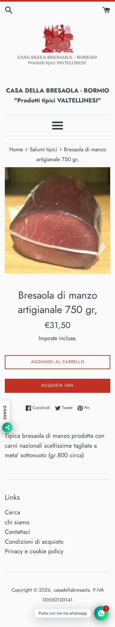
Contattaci (17, 531)
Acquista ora (57, 385)
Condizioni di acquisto (34, 541)
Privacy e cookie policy (34, 551)
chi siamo (17, 522)
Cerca (12, 512)
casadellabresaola (72, 589)
